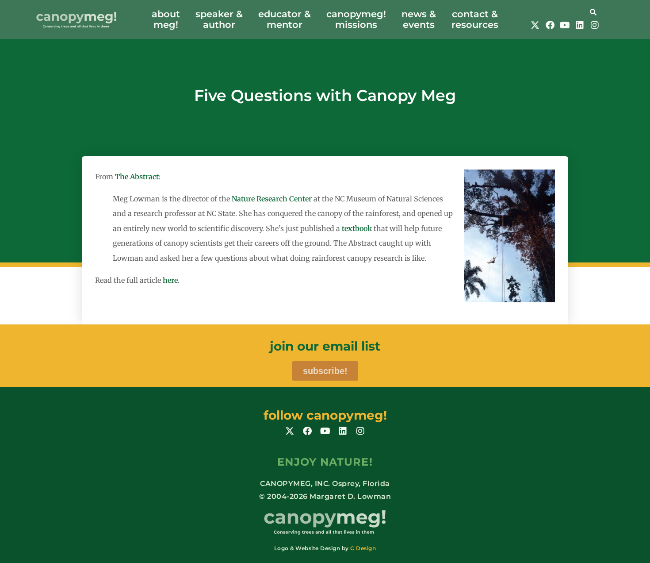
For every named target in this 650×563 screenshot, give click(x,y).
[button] (565, 11)
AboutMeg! (166, 19)
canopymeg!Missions (356, 19)
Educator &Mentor (284, 19)
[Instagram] (595, 25)
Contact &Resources (474, 19)
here (170, 280)
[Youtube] (564, 25)
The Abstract (137, 176)
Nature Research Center (272, 198)
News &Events (418, 19)
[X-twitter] (535, 25)
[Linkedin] (580, 25)
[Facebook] (550, 25)
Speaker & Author (219, 19)
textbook (357, 228)
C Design (363, 548)
